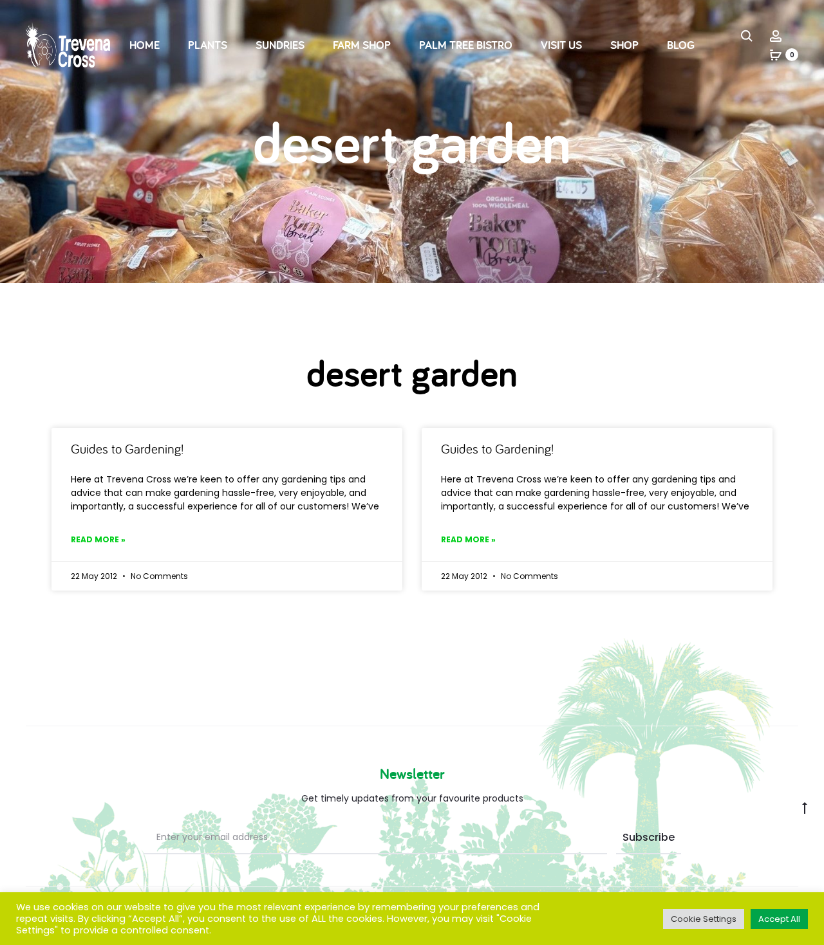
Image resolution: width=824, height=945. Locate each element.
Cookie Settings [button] (703, 919)
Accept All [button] (779, 919)
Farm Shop (362, 44)
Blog (681, 44)
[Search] (746, 35)
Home (144, 44)
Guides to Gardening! (127, 448)
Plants (207, 44)
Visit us (561, 44)
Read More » (98, 539)
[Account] (775, 35)
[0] (775, 54)
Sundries (280, 44)
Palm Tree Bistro (465, 44)
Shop (624, 44)
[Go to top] (804, 806)
